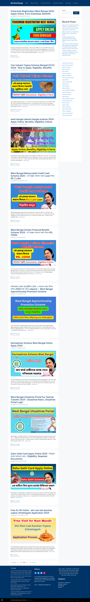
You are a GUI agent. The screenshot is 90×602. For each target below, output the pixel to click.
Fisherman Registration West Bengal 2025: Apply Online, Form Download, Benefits (32, 12)
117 (31, 562)
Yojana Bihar (65, 79)
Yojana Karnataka (66, 94)
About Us (53, 600)
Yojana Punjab (65, 104)
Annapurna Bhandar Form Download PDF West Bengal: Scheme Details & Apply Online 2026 (21, 581)
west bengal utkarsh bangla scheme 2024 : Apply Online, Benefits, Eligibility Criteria (33, 120)
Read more (41, 52)
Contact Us (75, 3)
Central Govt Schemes (46, 3)
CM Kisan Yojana (66, 67)
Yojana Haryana (66, 88)
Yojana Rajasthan (66, 107)
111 (26, 562)
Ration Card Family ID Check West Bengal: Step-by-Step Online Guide (70, 33)
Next (34, 562)
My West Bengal (17, 3)
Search (64, 10)
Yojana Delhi (65, 84)
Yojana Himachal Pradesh (68, 90)
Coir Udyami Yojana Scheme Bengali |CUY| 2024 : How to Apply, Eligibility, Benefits (32, 66)
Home (26, 3)
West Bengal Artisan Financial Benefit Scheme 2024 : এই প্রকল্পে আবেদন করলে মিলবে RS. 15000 (32, 232)
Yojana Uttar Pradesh (67, 113)
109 (21, 562)
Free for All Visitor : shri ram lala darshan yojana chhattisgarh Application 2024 (31, 511)
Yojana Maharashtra (67, 100)
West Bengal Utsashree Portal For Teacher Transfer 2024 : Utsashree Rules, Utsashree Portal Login (33, 399)
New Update (68, 3)
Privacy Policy (60, 600)
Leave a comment (15, 57)
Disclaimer (77, 600)
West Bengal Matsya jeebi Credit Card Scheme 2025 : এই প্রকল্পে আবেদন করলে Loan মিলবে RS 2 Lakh (32, 176)
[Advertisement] (70, 140)
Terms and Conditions (68, 600)
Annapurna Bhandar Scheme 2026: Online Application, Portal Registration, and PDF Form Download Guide (21, 593)
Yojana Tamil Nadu (66, 109)
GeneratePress (29, 600)
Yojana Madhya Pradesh (68, 98)
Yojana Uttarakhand (67, 115)
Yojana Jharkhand (66, 92)
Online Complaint (66, 73)
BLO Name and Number (58, 3)
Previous (13, 562)
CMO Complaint (66, 69)
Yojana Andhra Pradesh (68, 77)
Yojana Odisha (65, 102)
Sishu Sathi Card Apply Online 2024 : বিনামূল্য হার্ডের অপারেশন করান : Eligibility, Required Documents (33, 456)
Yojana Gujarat (65, 86)
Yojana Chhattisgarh (67, 81)
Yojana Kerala (65, 96)
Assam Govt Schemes (67, 63)
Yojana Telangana (66, 111)
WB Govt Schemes (34, 3)
